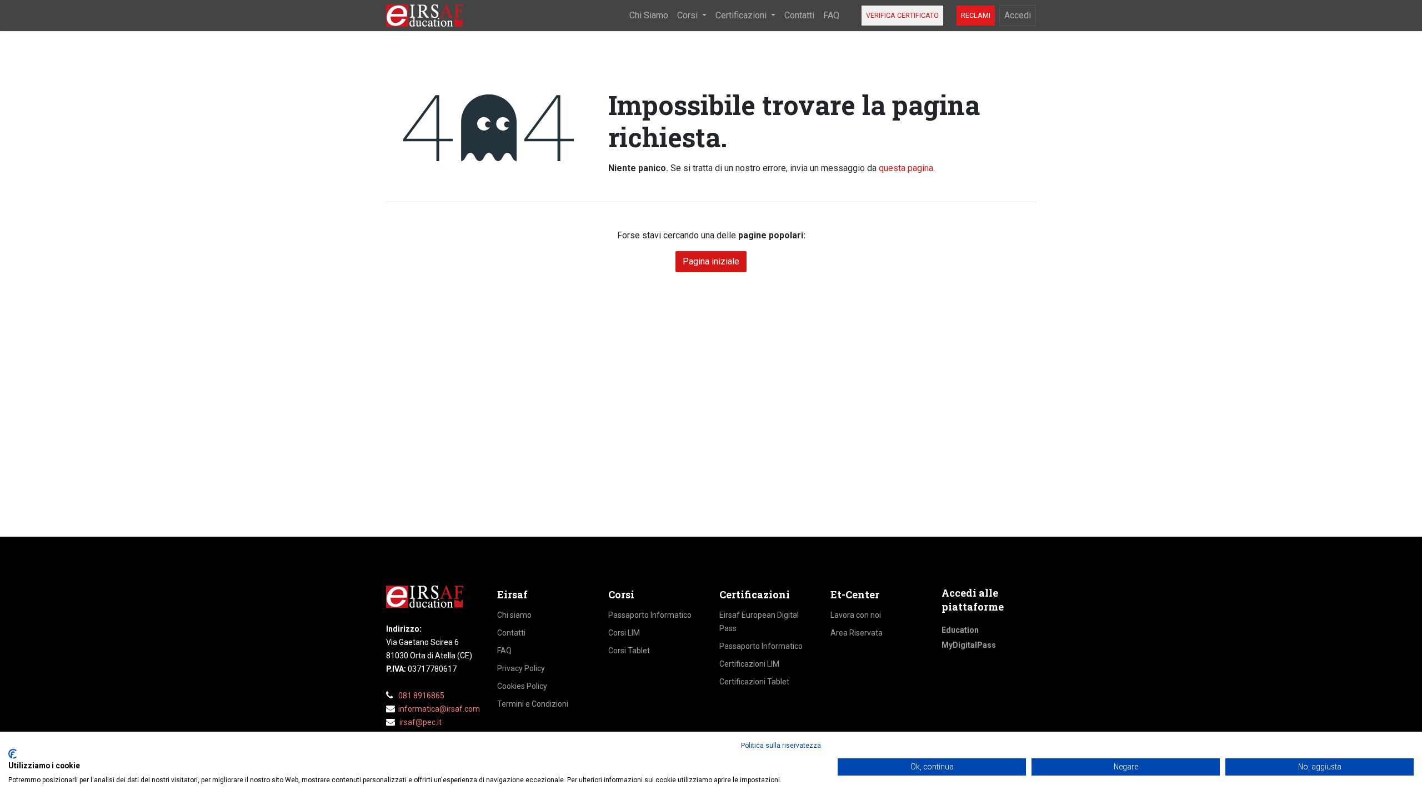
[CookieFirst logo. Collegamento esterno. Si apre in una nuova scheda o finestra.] (12, 754)
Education (960, 630)
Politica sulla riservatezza (781, 745)
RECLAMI (975, 15)
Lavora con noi (855, 615)
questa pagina (906, 168)
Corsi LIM (624, 632)
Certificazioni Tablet (754, 681)
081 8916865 (421, 695)
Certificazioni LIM (749, 663)
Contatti (511, 632)
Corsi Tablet (629, 650)
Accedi (1017, 15)
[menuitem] (649, 15)
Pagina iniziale (711, 261)
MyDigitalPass (969, 645)
